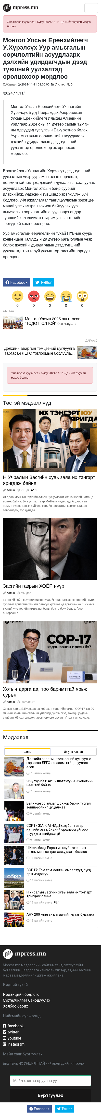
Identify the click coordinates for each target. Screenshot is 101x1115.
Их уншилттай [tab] (73, 752)
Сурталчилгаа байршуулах (26, 1000)
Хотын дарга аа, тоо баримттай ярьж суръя (45, 691)
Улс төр (60, 84)
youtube (14, 1038)
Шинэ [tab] (27, 752)
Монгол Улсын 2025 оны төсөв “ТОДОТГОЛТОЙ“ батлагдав (52, 321)
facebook (16, 1026)
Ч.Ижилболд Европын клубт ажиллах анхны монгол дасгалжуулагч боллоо (56, 850)
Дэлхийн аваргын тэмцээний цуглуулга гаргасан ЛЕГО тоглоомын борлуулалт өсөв (39, 352)
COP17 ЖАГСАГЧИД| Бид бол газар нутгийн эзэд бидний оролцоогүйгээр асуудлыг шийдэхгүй (57, 830)
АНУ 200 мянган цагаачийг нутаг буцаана (60, 914)
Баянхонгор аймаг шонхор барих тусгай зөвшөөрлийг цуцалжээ (58, 805)
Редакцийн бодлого (21, 994)
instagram (16, 1044)
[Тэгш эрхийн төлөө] (24, 953)
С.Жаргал (9, 84)
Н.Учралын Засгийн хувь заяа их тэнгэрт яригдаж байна (49, 479)
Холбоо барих (15, 1006)
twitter (13, 1032)
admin (11, 490)
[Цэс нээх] (91, 8)
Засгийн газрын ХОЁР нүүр (33, 585)
